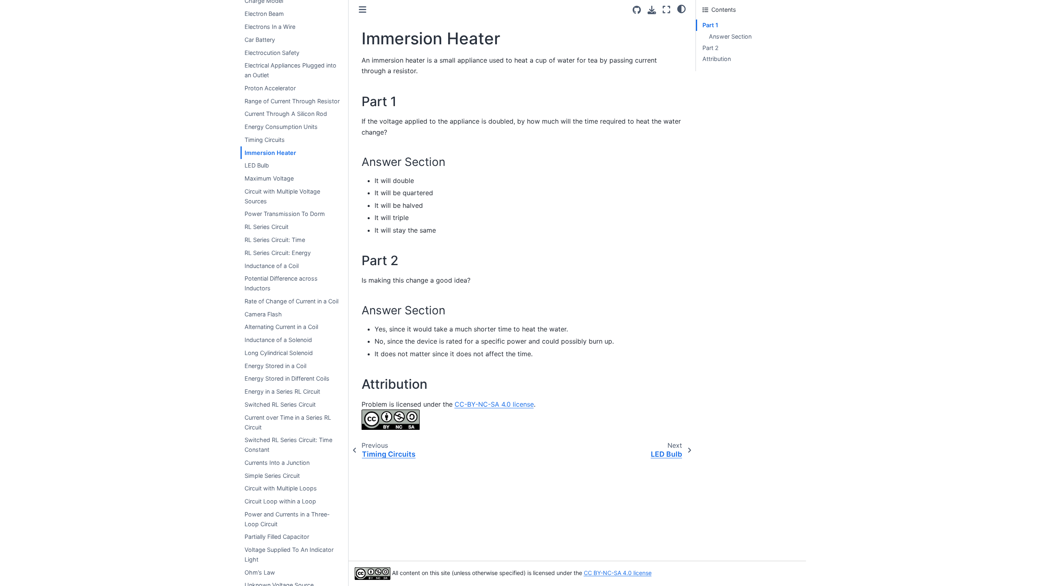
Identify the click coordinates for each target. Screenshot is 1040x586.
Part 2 (710, 47)
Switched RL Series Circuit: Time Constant (288, 444)
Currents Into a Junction (277, 462)
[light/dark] (681, 8)
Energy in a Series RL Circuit (282, 391)
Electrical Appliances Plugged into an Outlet (290, 70)
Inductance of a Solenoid (278, 339)
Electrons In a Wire (270, 26)
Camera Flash (263, 314)
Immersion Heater (270, 152)
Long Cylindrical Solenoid (279, 352)
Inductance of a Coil (272, 265)
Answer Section (730, 36)
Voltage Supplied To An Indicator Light (289, 554)
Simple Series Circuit (272, 475)
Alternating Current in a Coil (281, 326)
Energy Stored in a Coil (275, 365)
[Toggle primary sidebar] (362, 9)
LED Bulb (257, 165)
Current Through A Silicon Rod (286, 113)
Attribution (716, 58)
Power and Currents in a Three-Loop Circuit (287, 519)
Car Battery (260, 39)
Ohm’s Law (260, 572)
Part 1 (710, 25)
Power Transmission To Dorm (285, 213)
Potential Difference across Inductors (281, 283)
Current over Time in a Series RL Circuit (288, 422)
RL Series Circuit (266, 226)
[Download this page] (651, 10)
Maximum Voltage (269, 178)
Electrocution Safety (272, 52)
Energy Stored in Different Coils (287, 378)
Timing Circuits (265, 139)
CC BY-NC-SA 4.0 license (618, 572)
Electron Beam (264, 13)
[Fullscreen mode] (666, 9)
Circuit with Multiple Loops (281, 488)
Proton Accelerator (270, 88)
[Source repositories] (636, 10)
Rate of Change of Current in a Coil (291, 301)
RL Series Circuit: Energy (278, 252)
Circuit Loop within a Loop (280, 501)
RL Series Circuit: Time (275, 239)
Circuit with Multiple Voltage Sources (282, 196)
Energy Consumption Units (281, 126)
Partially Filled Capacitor (277, 536)
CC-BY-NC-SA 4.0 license (494, 404)
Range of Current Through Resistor (292, 101)
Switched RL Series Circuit (280, 404)
